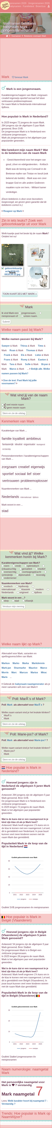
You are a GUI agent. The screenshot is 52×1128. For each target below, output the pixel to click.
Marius (35, 672)
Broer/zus (40, 6)
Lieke (38, 355)
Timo (41, 346)
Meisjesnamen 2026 (16, 3)
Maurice (33, 668)
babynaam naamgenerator (29, 684)
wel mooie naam (15, 404)
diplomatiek (24, 575)
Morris (5, 672)
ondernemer (9, 578)
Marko (16, 663)
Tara (12, 364)
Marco (13, 369)
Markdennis (38, 663)
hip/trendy (23, 586)
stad (16, 601)
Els (23, 355)
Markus (6, 663)
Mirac (44, 672)
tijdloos (38, 592)
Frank (7, 355)
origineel (23, 592)
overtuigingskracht (31, 572)
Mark (10, 705)
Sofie (28, 364)
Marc (14, 672)
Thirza (24, 346)
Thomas (31, 350)
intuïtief (41, 569)
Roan (13, 350)
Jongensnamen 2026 (39, 3)
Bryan (45, 364)
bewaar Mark (21, 77)
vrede (18, 566)
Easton (42, 359)
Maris (5, 677)
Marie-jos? (40, 740)
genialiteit (26, 569)
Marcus (24, 672)
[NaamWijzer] (7, 36)
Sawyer (6, 346)
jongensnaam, (29, 313)
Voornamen (16, 36)
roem (6, 566)
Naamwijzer (5, 5)
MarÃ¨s (38, 705)
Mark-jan (7, 668)
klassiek (25, 589)
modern (39, 589)
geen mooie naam (15, 407)
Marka (25, 663)
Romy (24, 359)
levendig (40, 575)
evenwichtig (9, 572)
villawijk (28, 601)
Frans (7, 359)
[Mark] (38, 290)
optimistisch (32, 566)
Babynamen (15, 6)
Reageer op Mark (12, 211)
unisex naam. (30, 316)
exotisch (8, 586)
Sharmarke (20, 668)
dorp (6, 601)
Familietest (28, 6)
